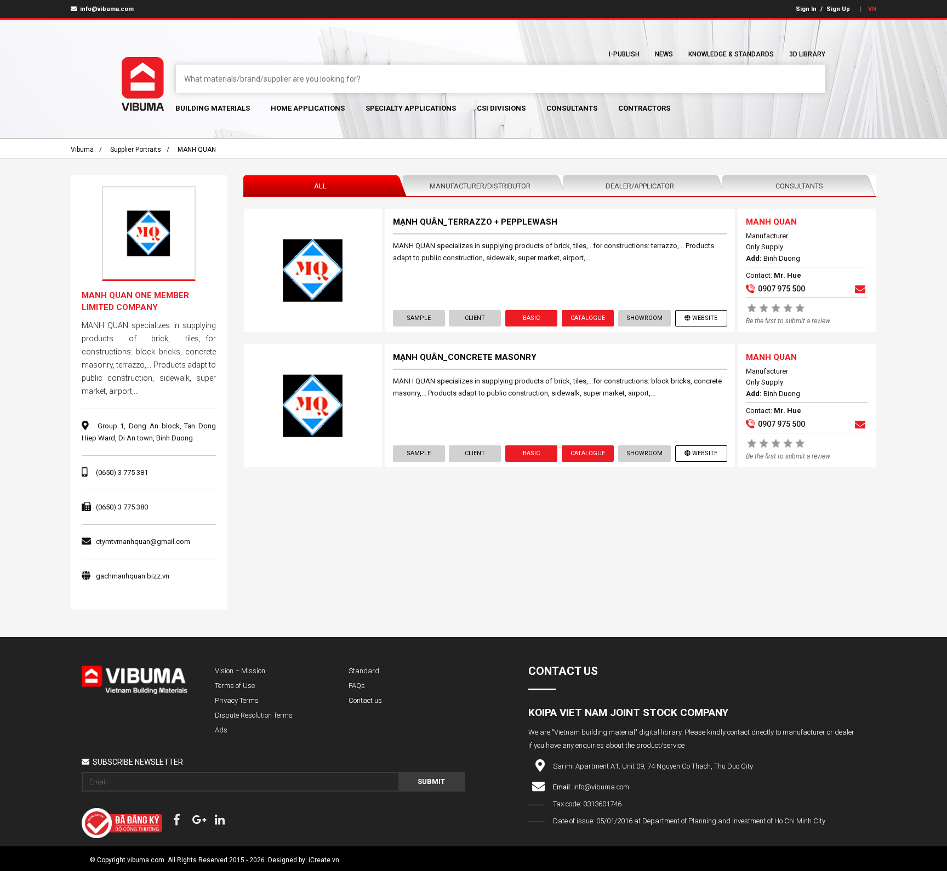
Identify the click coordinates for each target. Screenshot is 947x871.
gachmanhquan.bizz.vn (132, 576)
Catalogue (588, 318)
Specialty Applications (411, 108)
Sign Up (838, 9)
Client (475, 318)
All (320, 186)
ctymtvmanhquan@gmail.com (143, 541)
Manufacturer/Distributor (480, 186)
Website (704, 318)
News (664, 54)
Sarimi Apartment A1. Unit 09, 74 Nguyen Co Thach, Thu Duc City (653, 766)
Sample (419, 318)
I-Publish (624, 54)
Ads (221, 730)
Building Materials (212, 108)
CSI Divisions (501, 108)
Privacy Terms (237, 700)
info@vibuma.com (106, 9)
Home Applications (308, 108)
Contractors (644, 108)
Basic (531, 318)
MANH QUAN (197, 149)
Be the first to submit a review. (788, 321)
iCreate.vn (324, 860)
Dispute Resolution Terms (254, 715)
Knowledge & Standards (731, 54)
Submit (431, 781)
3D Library (807, 54)
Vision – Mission (240, 671)
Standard (364, 671)
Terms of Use (235, 685)
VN (872, 9)
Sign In (806, 9)
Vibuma (82, 149)
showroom (644, 318)
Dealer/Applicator (640, 186)
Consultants (571, 108)
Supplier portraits (135, 149)
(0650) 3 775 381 (122, 472)
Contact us (365, 700)
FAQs (357, 685)
